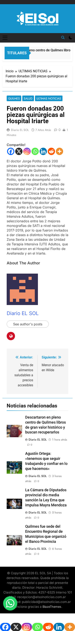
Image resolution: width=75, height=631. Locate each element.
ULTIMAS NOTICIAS (48, 98)
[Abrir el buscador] (63, 37)
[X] (18, 151)
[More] (59, 151)
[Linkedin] (43, 151)
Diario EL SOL (20, 130)
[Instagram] (27, 151)
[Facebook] (10, 151)
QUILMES (14, 98)
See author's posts (27, 324)
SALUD (28, 98)
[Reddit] (51, 151)
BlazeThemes (51, 606)
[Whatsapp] (35, 151)
